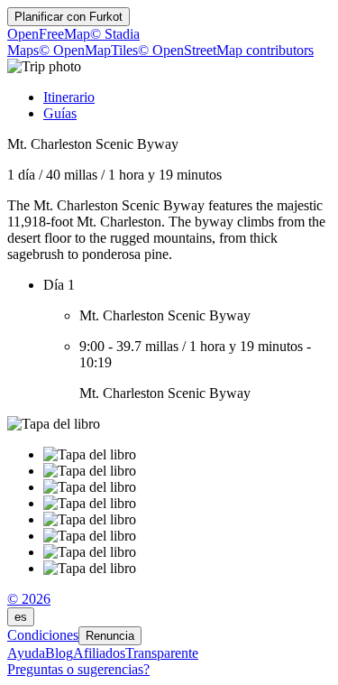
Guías (60, 113)
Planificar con (68, 16)
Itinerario (69, 97)
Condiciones (42, 635)
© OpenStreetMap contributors (226, 50)
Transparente (161, 653)
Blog (59, 653)
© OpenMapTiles (88, 50)
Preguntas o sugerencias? (78, 669)
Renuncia (110, 636)
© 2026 (28, 598)
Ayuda (26, 653)
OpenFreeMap (48, 34)
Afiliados (99, 653)
